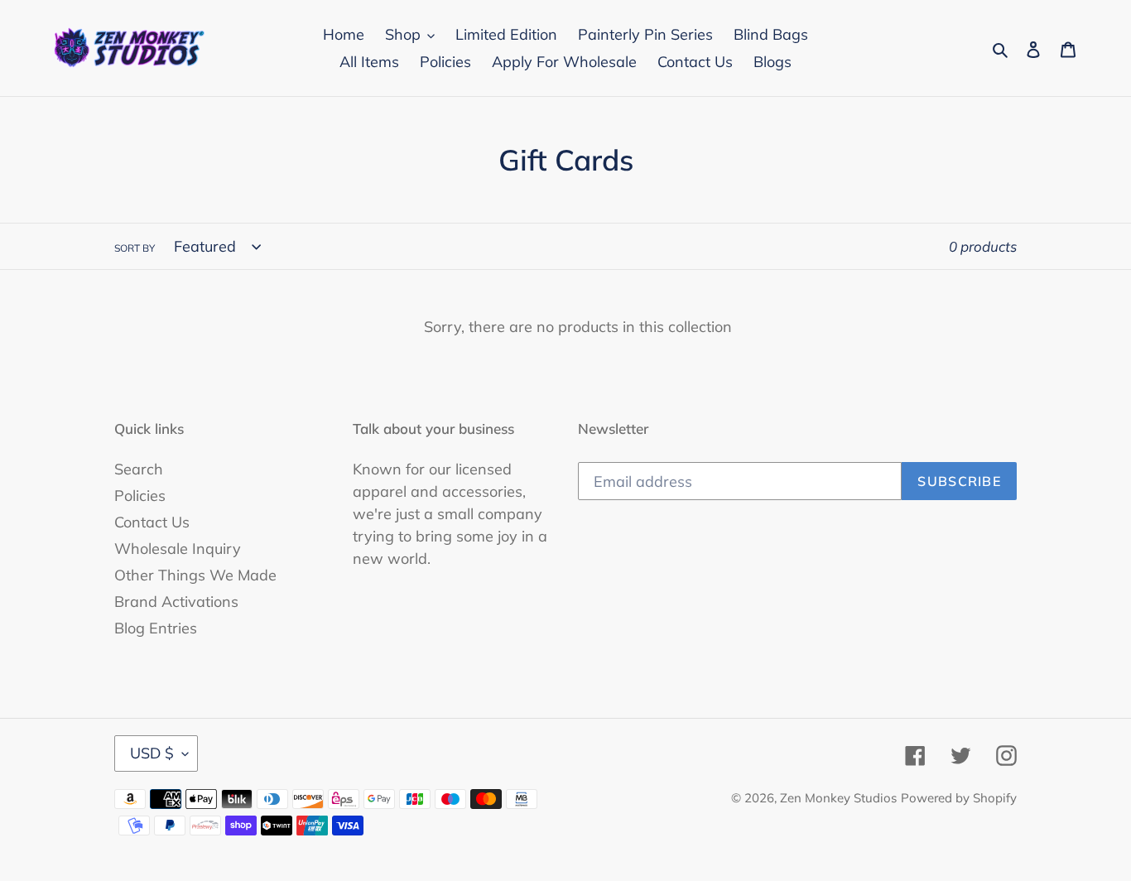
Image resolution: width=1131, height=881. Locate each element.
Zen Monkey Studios (838, 798)
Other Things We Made (195, 575)
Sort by (134, 248)
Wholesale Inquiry (177, 548)
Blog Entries (155, 628)
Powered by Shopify (959, 798)
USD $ (152, 753)
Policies (140, 495)
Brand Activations (176, 601)
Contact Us (152, 522)
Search (138, 469)
